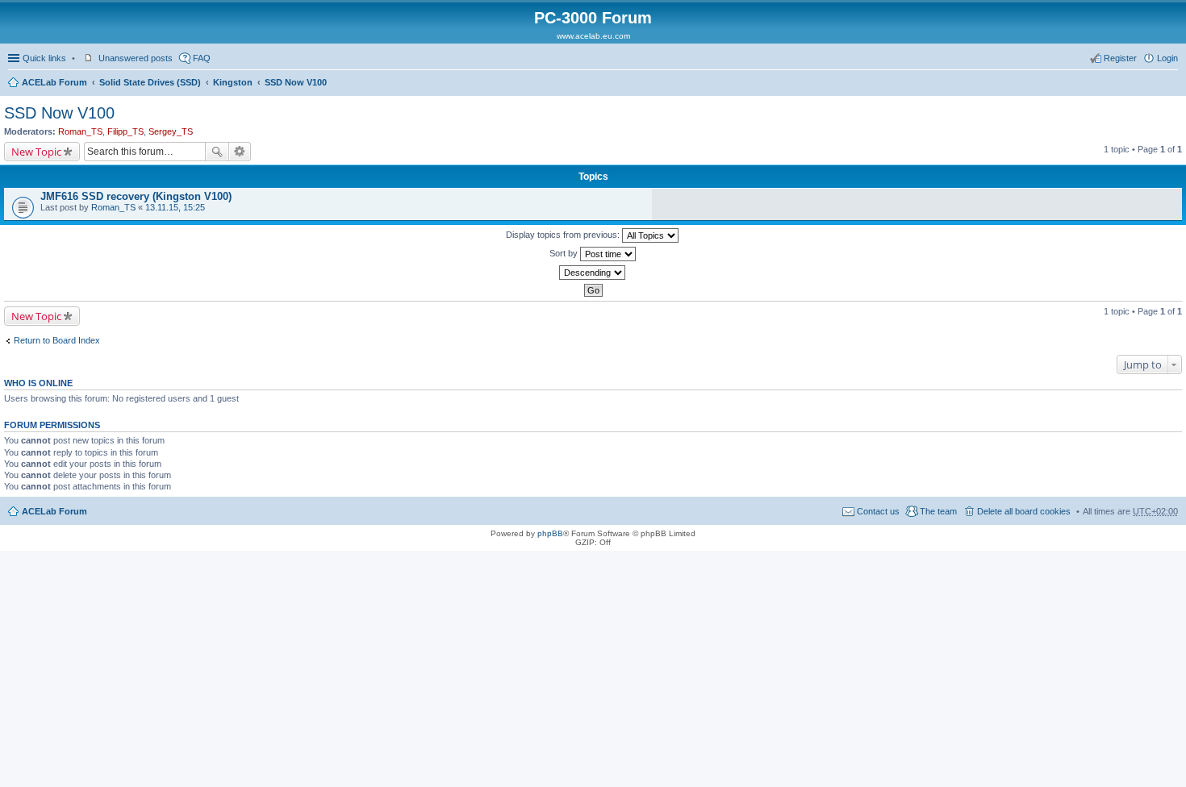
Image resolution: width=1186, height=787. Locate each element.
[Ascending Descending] (593, 272)
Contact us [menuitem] (878, 511)
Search (217, 151)
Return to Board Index (57, 340)
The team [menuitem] (938, 511)
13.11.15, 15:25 (175, 207)
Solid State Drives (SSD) (150, 82)
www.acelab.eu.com (593, 35)
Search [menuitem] (1171, 83)
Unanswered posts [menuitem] (135, 58)
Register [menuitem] (1120, 58)
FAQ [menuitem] (202, 58)
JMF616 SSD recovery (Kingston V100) (136, 196)
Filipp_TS (125, 131)
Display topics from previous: (564, 234)
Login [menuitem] (1167, 58)
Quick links (44, 58)
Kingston (233, 82)
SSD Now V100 (296, 82)
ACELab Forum (54, 82)
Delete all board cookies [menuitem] (1024, 511)
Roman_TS (80, 131)
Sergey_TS (170, 131)
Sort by (564, 253)
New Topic (36, 151)
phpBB (550, 533)
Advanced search (240, 151)
